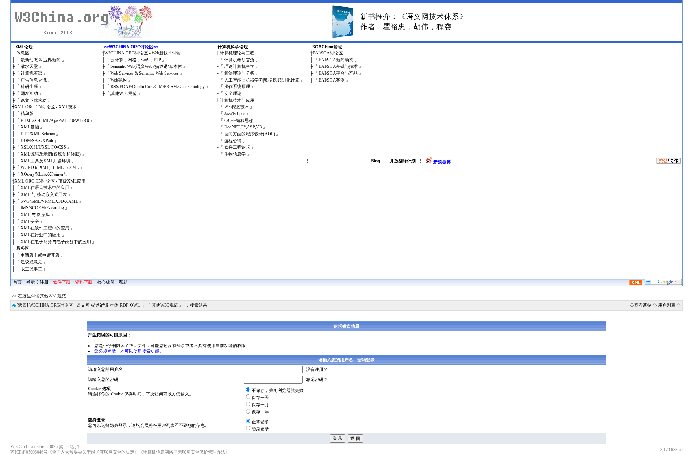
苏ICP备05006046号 (29, 452)
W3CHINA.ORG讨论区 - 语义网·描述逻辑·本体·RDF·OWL (84, 305)
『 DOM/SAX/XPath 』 (36, 140)
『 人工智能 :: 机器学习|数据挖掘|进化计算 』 (262, 80)
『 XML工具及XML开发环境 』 (45, 160)
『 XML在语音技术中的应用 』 (45, 187)
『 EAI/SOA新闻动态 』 (336, 59)
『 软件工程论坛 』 (237, 147)
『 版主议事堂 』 (31, 268)
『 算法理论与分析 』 (239, 73)
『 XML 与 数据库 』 (35, 214)
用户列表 (666, 305)
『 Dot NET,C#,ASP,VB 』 (243, 127)
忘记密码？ (317, 379)
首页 (17, 282)
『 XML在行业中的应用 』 (40, 234)
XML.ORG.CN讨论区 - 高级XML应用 (50, 181)
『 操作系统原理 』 (237, 86)
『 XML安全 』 (29, 221)
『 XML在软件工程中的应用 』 (45, 228)
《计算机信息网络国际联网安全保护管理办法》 (184, 452)
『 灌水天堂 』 (29, 66)
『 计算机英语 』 (31, 73)
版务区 (22, 248)
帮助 (123, 282)
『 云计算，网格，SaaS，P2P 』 (135, 59)
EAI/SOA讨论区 (328, 53)
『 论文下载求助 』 (33, 100)
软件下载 (61, 282)
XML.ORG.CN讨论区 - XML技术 (45, 106)
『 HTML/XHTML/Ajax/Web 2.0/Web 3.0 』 (55, 120)
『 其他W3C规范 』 (123, 93)
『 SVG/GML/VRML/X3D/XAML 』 (49, 201)
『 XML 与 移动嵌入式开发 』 (44, 194)
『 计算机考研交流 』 (239, 59)
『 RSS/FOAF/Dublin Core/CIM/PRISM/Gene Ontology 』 (157, 86)
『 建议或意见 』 (31, 261)
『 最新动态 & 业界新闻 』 (40, 59)
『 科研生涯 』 (29, 86)
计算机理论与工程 (237, 53)
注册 (44, 282)
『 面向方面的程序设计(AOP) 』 (249, 133)
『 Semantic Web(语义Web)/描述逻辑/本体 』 (146, 66)
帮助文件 (137, 345)
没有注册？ (317, 369)
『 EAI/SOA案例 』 (331, 80)
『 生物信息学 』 (235, 154)
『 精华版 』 (27, 113)
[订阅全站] (635, 283)
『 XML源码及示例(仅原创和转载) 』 (50, 154)
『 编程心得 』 (233, 140)
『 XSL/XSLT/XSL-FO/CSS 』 (43, 147)
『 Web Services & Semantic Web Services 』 (144, 73)
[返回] (22, 305)
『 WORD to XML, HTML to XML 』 (49, 167)
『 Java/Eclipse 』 (234, 113)
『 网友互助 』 (29, 93)
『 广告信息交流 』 (33, 80)
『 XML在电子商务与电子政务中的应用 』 (55, 241)
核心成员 (105, 282)
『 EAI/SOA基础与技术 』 (338, 66)
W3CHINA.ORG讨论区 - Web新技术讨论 (142, 53)
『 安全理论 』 (233, 93)
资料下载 (83, 282)
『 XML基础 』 (29, 127)
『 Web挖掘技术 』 (236, 106)
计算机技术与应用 (237, 100)
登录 (30, 282)
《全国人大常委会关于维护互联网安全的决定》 (93, 452)
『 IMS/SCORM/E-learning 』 (42, 207)
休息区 (22, 53)
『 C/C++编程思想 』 (239, 120)
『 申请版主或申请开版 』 (40, 255)
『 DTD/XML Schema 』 (37, 133)
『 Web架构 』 (118, 80)
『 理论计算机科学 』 (239, 66)
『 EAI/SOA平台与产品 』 (338, 73)
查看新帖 (642, 305)
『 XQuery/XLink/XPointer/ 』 (42, 174)
